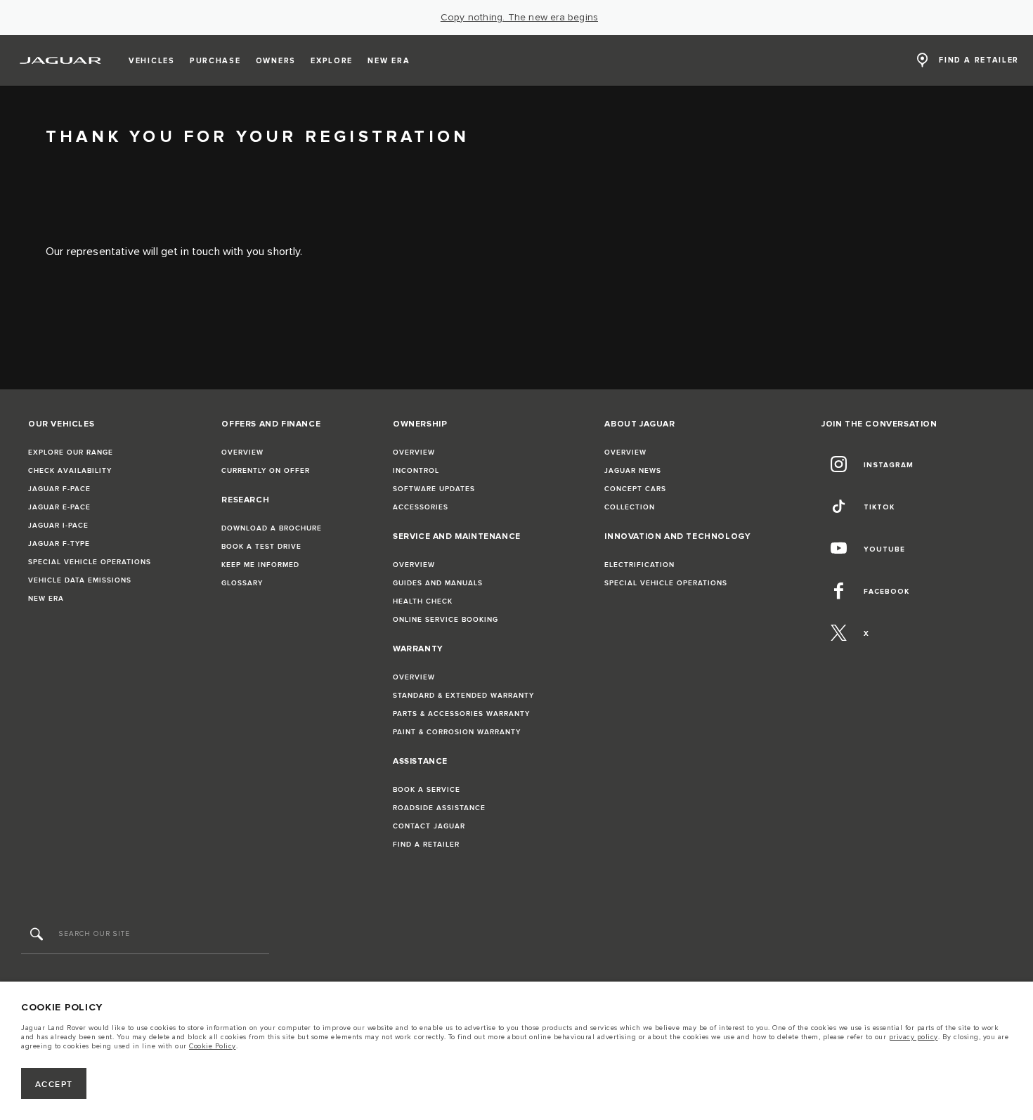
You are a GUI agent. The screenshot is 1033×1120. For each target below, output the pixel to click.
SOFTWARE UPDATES (434, 489)
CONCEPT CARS (635, 489)
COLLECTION (629, 507)
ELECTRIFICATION (639, 565)
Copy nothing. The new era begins (519, 17)
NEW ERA (46, 598)
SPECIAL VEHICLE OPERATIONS (89, 562)
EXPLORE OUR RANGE (70, 452)
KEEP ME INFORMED (260, 565)
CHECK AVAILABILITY (70, 471)
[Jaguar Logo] (61, 60)
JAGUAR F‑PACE (59, 489)
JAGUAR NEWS (632, 471)
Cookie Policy (212, 1046)
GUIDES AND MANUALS (438, 583)
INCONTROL (416, 471)
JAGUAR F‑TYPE (59, 544)
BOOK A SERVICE (426, 790)
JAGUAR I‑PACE (58, 525)
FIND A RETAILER (426, 844)
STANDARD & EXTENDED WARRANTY (463, 695)
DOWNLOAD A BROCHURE (271, 528)
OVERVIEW (242, 452)
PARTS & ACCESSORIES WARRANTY (461, 714)
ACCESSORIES (420, 507)
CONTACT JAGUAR (429, 826)
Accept (54, 1084)
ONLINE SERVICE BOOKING (445, 620)
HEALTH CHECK (423, 601)
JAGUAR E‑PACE (59, 507)
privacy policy (913, 1037)
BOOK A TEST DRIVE (261, 546)
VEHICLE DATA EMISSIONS (79, 580)
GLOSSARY (242, 583)
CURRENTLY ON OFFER (265, 471)
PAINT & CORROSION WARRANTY (457, 732)
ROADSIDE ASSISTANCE (439, 808)
